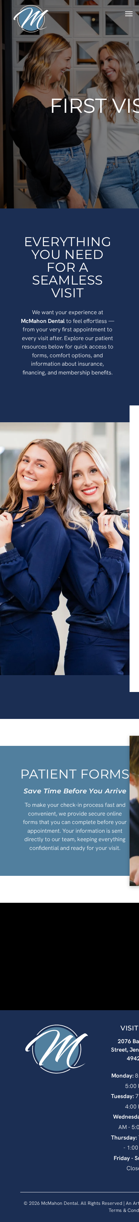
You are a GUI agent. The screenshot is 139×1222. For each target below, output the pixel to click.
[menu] (129, 14)
